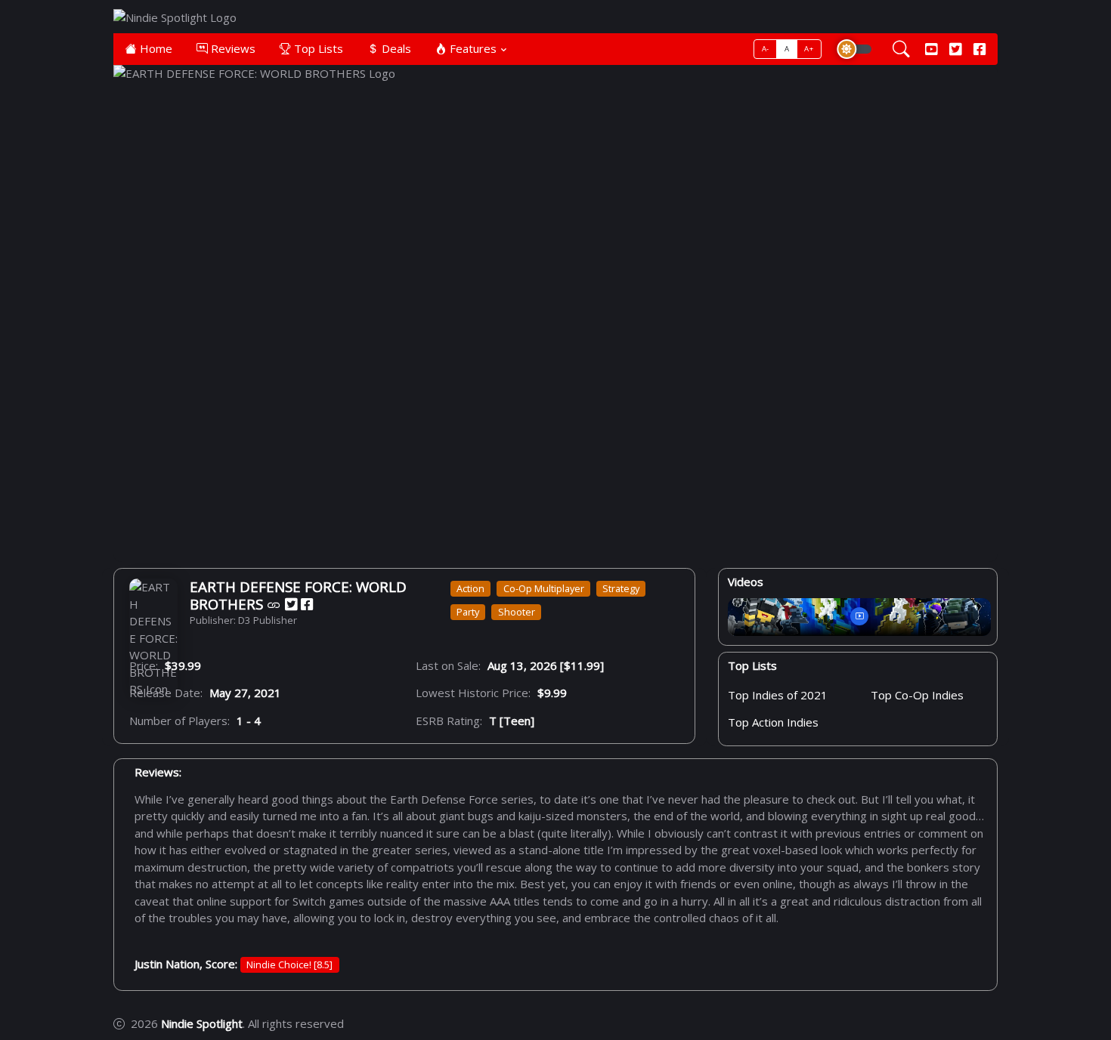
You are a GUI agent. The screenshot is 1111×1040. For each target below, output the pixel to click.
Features (472, 48)
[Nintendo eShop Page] (274, 604)
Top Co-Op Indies (917, 695)
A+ (808, 49)
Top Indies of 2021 (778, 695)
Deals (395, 48)
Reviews (231, 48)
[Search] (901, 49)
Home (154, 48)
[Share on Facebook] (307, 604)
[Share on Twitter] (291, 604)
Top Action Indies (773, 722)
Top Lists (317, 48)
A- (765, 49)
